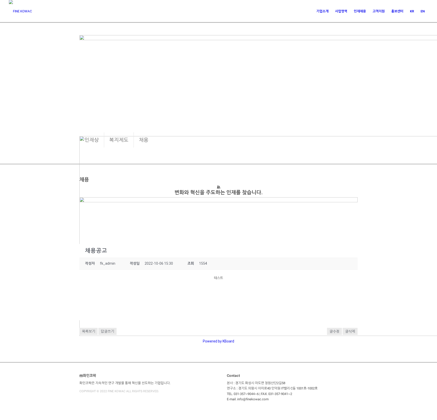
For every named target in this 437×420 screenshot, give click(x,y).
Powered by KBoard (218, 341)
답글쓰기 (107, 331)
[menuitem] (322, 11)
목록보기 (88, 331)
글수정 (334, 331)
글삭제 (350, 331)
